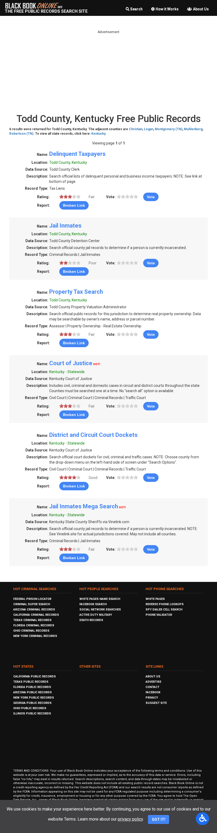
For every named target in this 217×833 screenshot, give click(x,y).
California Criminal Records (36, 615)
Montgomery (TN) (168, 129)
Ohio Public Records (29, 708)
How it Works (167, 9)
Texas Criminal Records (32, 620)
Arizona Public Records (32, 692)
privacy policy (130, 819)
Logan (148, 129)
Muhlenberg (193, 129)
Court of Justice (70, 363)
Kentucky (98, 133)
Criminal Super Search (31, 604)
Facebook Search (93, 604)
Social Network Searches (100, 609)
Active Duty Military (95, 615)
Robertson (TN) (21, 133)
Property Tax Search (76, 291)
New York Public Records (33, 697)
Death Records (91, 620)
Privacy (152, 697)
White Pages (155, 599)
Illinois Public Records (32, 713)
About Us (201, 9)
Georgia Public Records (32, 703)
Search (136, 9)
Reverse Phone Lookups (165, 604)
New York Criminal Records (35, 636)
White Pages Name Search (99, 599)
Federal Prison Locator (32, 599)
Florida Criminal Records (33, 625)
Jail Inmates (65, 225)
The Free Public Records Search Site (46, 11)
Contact (152, 687)
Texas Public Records (30, 681)
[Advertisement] (108, 71)
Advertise (153, 681)
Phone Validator (159, 615)
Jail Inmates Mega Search (83, 506)
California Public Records (34, 676)
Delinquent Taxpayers (77, 154)
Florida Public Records (32, 687)
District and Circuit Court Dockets (93, 435)
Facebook (153, 692)
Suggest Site (156, 703)
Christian (135, 129)
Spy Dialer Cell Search (164, 609)
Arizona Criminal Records (34, 609)
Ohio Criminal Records (31, 630)
